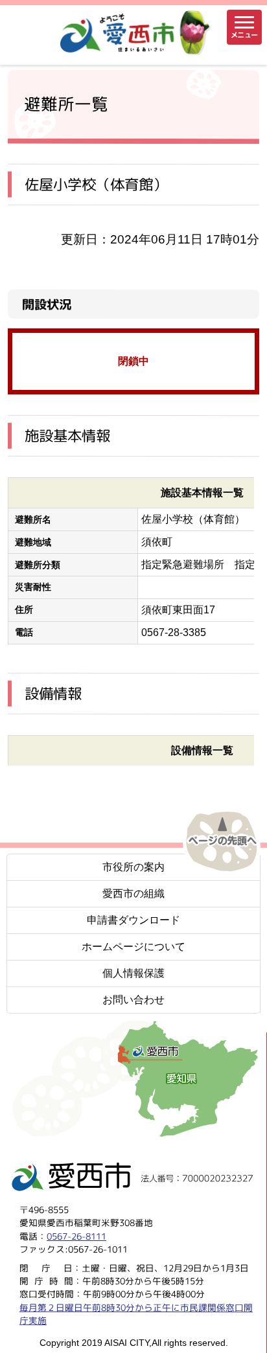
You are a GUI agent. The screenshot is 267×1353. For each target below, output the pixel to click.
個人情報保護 (133, 973)
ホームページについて (133, 946)
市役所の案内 (133, 866)
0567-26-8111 (76, 1235)
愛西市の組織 (133, 893)
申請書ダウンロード (133, 920)
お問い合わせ (133, 999)
